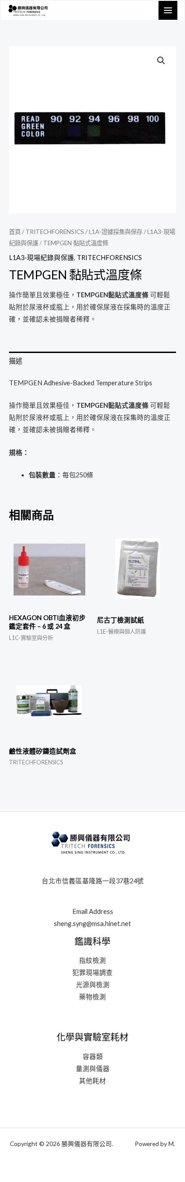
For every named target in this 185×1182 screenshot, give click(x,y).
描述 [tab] (15, 361)
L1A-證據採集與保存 (115, 231)
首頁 (15, 231)
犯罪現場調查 (92, 972)
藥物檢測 (92, 997)
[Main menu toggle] (168, 10)
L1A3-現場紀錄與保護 (41, 257)
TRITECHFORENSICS (55, 231)
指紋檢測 (92, 960)
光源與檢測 (93, 984)
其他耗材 (92, 1081)
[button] (161, 61)
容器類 (93, 1056)
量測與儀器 (93, 1068)
